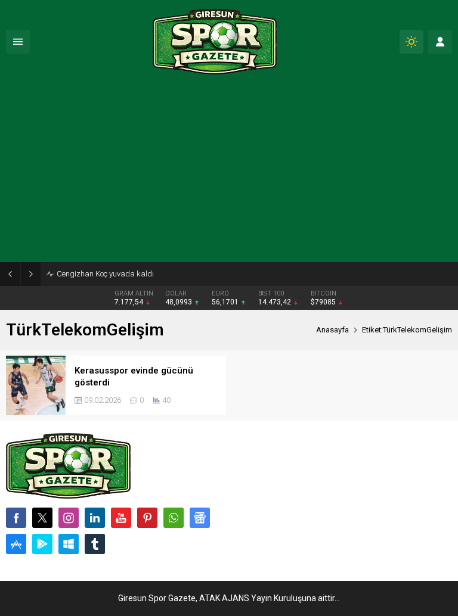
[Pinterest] (147, 518)
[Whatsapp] (173, 518)
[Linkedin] (95, 518)
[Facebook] (16, 518)
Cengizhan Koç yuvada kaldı (105, 273)
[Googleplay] (42, 544)
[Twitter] (42, 518)
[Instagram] (68, 518)
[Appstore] (16, 544)
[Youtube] (121, 518)
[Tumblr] (95, 544)
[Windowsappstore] (68, 544)
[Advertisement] (229, 172)
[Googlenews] (200, 518)
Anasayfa (332, 329)
